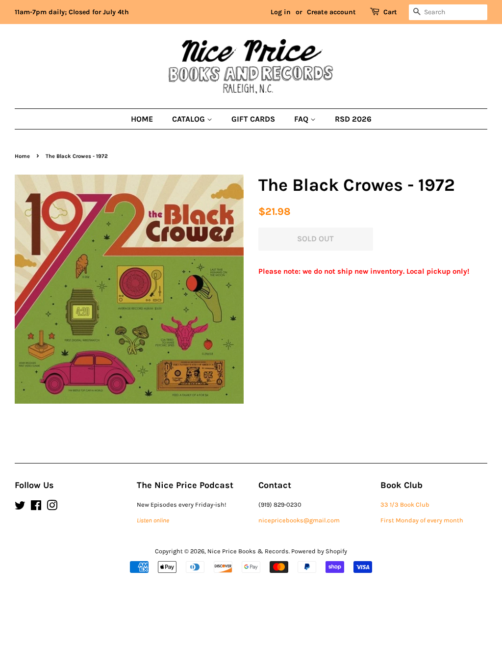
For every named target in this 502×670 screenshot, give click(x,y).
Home (142, 119)
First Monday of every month (421, 520)
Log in (281, 12)
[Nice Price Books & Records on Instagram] (52, 507)
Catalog (189, 119)
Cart (390, 12)
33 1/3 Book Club (404, 504)
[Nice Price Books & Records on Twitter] (20, 507)
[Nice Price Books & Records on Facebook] (36, 507)
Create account (331, 12)
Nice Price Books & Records (248, 551)
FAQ (302, 119)
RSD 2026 (353, 119)
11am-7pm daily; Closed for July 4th (72, 12)
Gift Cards (253, 119)
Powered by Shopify (319, 551)
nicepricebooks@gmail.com (299, 520)
